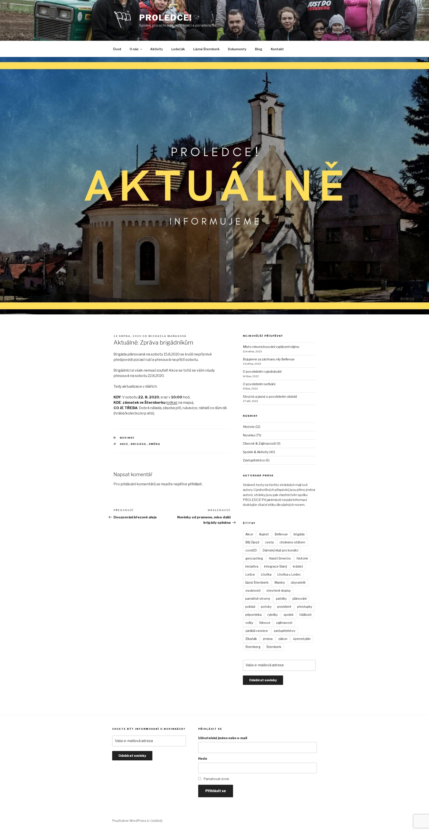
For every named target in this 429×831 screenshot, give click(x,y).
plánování (299, 598)
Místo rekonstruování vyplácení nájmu (271, 347)
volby (249, 623)
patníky (281, 598)
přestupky (304, 606)
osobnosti (253, 590)
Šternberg (253, 647)
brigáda (139, 444)
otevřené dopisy (278, 590)
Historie (249, 427)
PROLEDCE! (165, 18)
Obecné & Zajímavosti (259, 443)
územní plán (302, 639)
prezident (284, 606)
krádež (298, 566)
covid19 (251, 550)
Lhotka (266, 574)
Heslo (202, 758)
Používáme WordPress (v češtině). (137, 821)
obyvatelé (298, 582)
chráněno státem (292, 542)
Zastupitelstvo (254, 460)
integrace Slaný (275, 566)
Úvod (117, 49)
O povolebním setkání (259, 384)
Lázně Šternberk (206, 49)
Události (305, 614)
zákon (282, 639)
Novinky (127, 437)
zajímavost (284, 623)
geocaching (254, 558)
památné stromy (257, 598)
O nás (134, 49)
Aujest (264, 534)
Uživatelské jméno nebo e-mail (222, 738)
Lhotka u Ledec (289, 574)
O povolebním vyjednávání (262, 371)
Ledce (250, 574)
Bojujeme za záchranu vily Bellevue (268, 359)
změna (155, 444)
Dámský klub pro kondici (280, 550)
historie (302, 558)
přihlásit (195, 484)
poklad (250, 606)
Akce (124, 444)
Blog (258, 49)
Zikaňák (251, 639)
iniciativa (251, 566)
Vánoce (264, 623)
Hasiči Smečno (280, 558)
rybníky (272, 614)
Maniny (279, 582)
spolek (289, 614)
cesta (269, 542)
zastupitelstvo (284, 631)
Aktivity (156, 49)
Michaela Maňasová (167, 336)
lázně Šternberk (257, 582)
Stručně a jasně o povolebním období (270, 396)
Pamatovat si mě (216, 779)
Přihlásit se (215, 791)
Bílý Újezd (252, 542)
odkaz (172, 402)
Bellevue (281, 534)
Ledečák (178, 49)
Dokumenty (237, 49)
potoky (266, 606)
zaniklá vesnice (256, 631)
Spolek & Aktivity (255, 452)
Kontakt (277, 49)
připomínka (253, 614)
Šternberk (273, 647)
